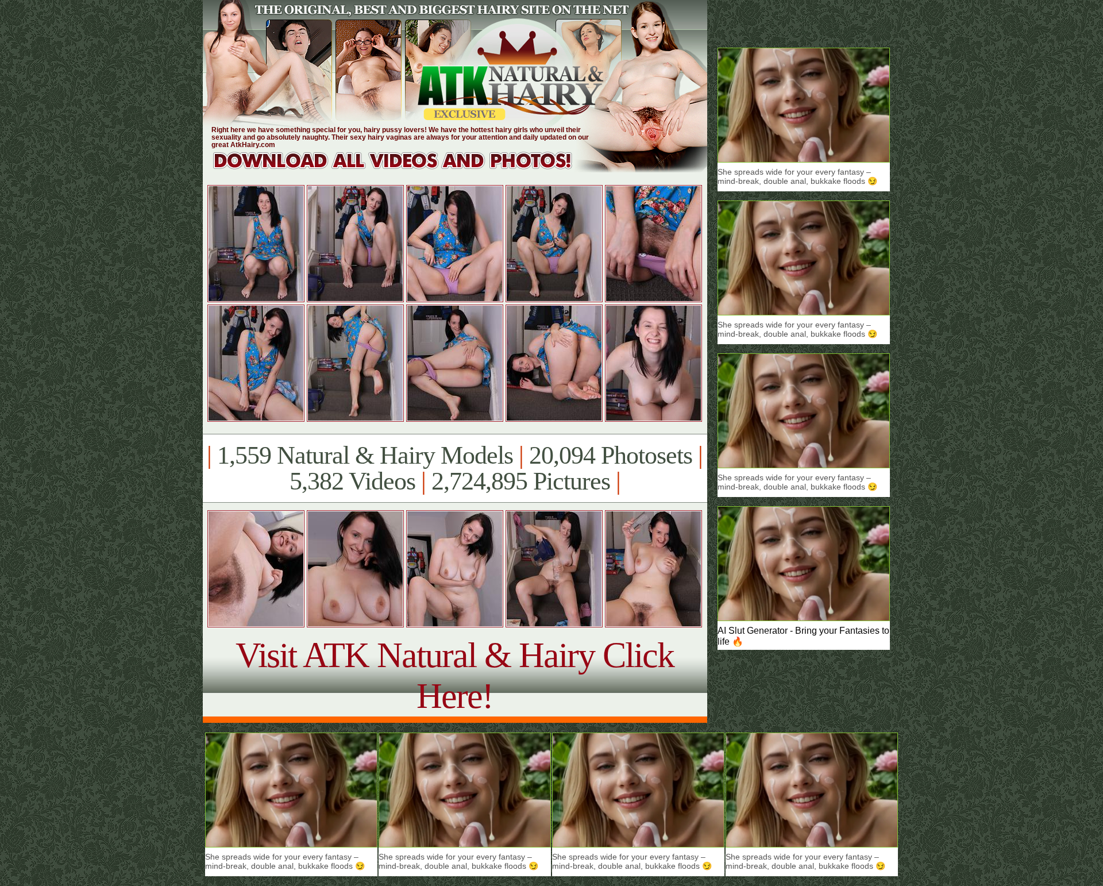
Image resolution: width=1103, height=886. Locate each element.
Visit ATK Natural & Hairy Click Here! (455, 675)
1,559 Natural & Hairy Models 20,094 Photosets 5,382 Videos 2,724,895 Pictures (455, 468)
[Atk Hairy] (403, 169)
